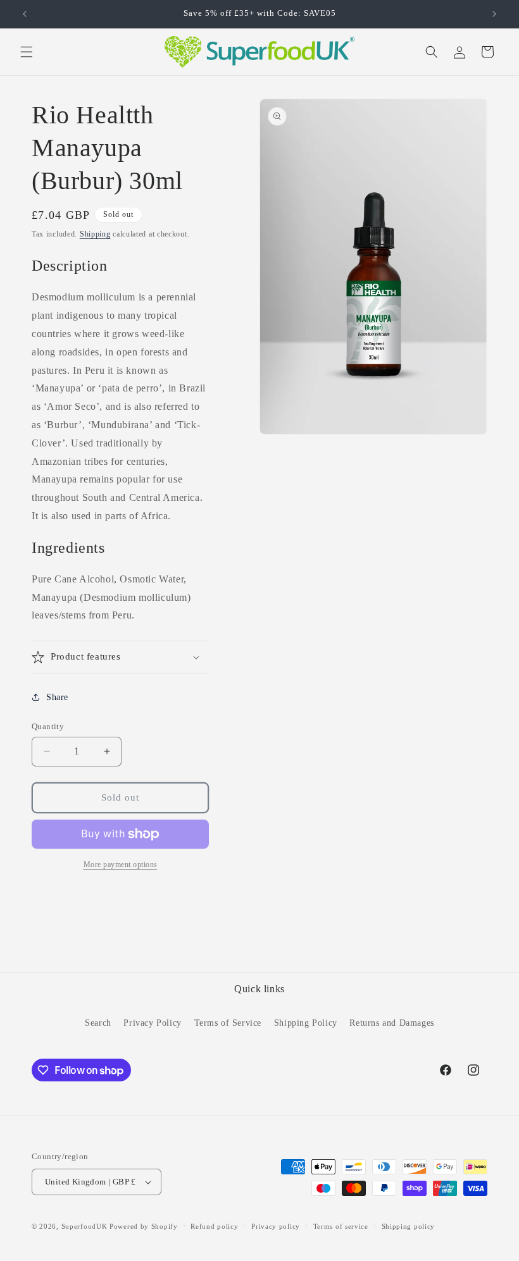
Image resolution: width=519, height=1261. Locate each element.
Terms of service (340, 1226)
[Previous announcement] (25, 14)
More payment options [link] (121, 864)
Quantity (48, 726)
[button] (27, 52)
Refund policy (214, 1226)
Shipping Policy (305, 1023)
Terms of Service (228, 1023)
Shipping (95, 234)
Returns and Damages (391, 1023)
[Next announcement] (494, 14)
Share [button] (57, 697)
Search (98, 1023)
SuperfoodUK (84, 1226)
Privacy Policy (152, 1023)
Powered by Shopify (143, 1226)
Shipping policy (408, 1226)
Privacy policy (275, 1226)
